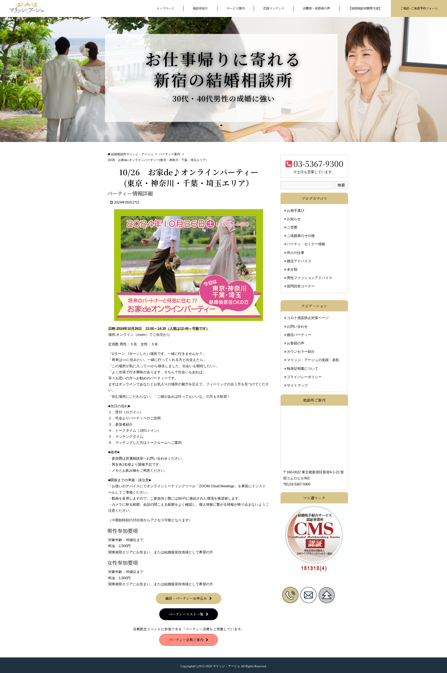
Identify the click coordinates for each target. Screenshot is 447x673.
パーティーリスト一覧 (186, 614)
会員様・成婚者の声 (316, 8)
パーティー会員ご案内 (186, 639)
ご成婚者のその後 (301, 236)
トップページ (165, 8)
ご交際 (292, 227)
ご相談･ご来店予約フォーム (419, 8)
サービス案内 (236, 8)
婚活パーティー (299, 334)
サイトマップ (297, 385)
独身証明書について (302, 368)
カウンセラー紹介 (301, 351)
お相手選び (295, 210)
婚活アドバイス (299, 261)
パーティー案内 (169, 154)
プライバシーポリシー (304, 377)
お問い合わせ (297, 326)
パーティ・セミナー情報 (306, 244)
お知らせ (294, 219)
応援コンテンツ (273, 8)
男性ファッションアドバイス (309, 278)
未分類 (292, 269)
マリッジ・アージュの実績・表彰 (313, 360)
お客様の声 (295, 343)
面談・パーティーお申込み (186, 598)
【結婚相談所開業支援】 (365, 8)
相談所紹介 (200, 8)
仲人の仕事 (295, 253)
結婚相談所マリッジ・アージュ (132, 154)
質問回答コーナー (301, 286)
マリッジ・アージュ (226, 666)
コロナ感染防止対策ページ (308, 318)
